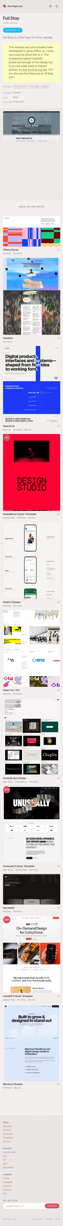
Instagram (8, 1182)
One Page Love (15, 6)
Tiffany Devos (10, 249)
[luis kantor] (31, 889)
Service (27, 430)
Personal (7, 253)
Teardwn (8, 338)
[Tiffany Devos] (31, 231)
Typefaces (8, 1137)
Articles (6, 1141)
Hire (5, 1156)
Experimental (21, 782)
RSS (5, 1193)
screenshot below (20, 58)
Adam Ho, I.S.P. (11, 690)
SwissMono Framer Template (19, 514)
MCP (5, 1163)
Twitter (6, 1178)
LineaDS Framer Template (18, 996)
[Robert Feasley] (31, 560)
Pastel (15, 97)
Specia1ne (9, 426)
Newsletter (8, 1167)
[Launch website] (58, 249)
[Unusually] (31, 824)
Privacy (49, 1219)
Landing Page (9, 518)
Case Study (8, 782)
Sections (7, 1130)
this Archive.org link (35, 69)
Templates (8, 1134)
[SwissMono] (31, 472)
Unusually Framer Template (19, 866)
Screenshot (11, 30)
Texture (45, 87)
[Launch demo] (58, 514)
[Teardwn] (31, 296)
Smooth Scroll (20, 87)
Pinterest (7, 1189)
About (57, 1219)
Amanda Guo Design (14, 778)
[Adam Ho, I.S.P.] (31, 648)
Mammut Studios (13, 1084)
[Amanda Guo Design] (31, 736)
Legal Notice (37, 1219)
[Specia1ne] (31, 384)
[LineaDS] (31, 954)
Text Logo (34, 87)
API (4, 1160)
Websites (7, 1126)
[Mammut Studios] (31, 1042)
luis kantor (9, 907)
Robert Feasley (11, 602)
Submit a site (9, 1152)
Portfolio (17, 93)
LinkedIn (7, 1186)
